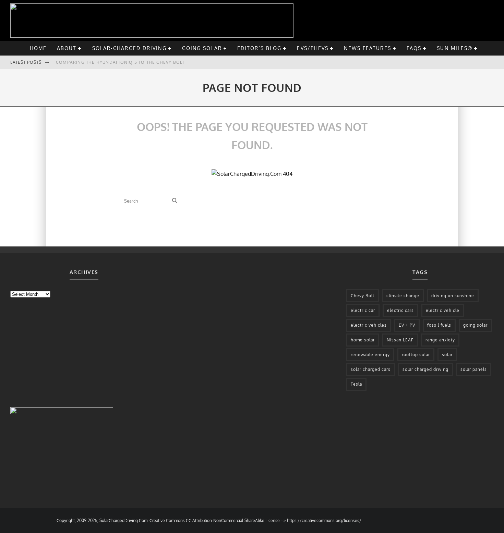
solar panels (473, 369)
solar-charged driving (129, 48)
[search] (174, 201)
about (67, 48)
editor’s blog (259, 48)
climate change (402, 295)
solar (447, 354)
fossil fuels (439, 325)
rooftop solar (416, 354)
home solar (363, 339)
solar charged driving (425, 369)
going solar (202, 48)
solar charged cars (371, 369)
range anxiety (440, 339)
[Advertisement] (61, 352)
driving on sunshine (452, 295)
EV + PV (407, 325)
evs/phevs (312, 48)
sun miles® (454, 48)
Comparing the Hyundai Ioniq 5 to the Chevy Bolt (120, 62)
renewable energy (370, 354)
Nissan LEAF (400, 339)
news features (367, 48)
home (38, 48)
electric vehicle (442, 310)
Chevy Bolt (362, 295)
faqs (414, 48)
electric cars (400, 310)
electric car (363, 310)
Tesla (356, 384)
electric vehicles (369, 325)
